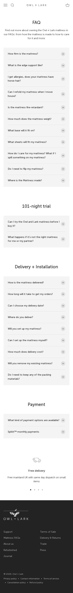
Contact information (30, 578)
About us (9, 543)
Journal (8, 556)
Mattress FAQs (12, 537)
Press (43, 550)
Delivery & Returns (50, 537)
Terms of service (51, 578)
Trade (43, 543)
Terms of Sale (48, 531)
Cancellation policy (16, 582)
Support (8, 531)
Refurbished (10, 550)
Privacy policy (10, 578)
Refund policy (36, 582)
